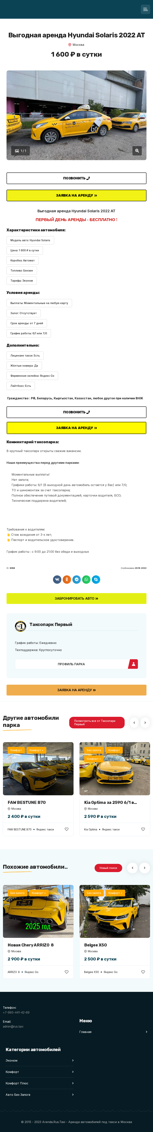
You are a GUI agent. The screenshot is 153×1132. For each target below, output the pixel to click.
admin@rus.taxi (13, 1026)
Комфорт (12, 1072)
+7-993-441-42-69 (16, 1012)
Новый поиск (108, 867)
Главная (85, 1032)
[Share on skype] (96, 579)
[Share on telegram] (76, 579)
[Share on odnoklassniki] (67, 579)
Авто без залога (18, 1094)
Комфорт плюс (17, 1083)
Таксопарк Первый (50, 624)
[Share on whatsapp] (86, 579)
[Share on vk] (57, 579)
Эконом (11, 1060)
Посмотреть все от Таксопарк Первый (94, 722)
